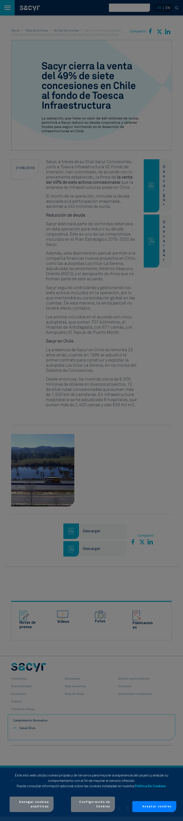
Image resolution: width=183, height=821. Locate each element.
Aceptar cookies (157, 806)
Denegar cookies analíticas (34, 804)
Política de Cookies (150, 786)
